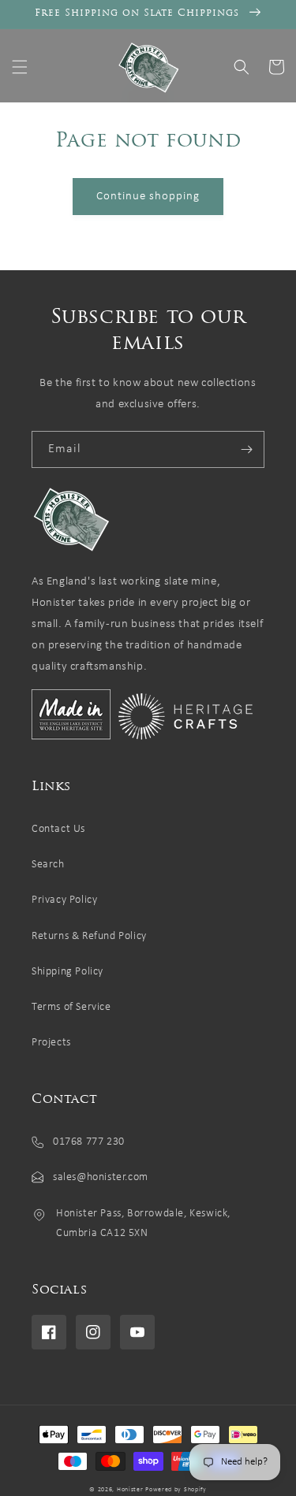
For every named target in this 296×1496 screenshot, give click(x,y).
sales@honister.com (100, 1177)
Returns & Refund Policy (89, 936)
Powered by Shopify (176, 1490)
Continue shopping (148, 196)
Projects (51, 1043)
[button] (19, 67)
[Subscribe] (246, 449)
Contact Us (58, 829)
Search (48, 865)
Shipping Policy (67, 972)
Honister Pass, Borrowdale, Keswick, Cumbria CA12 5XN (143, 1223)
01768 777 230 (89, 1142)
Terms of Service (71, 1007)
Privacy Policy (64, 900)
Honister (130, 1490)
